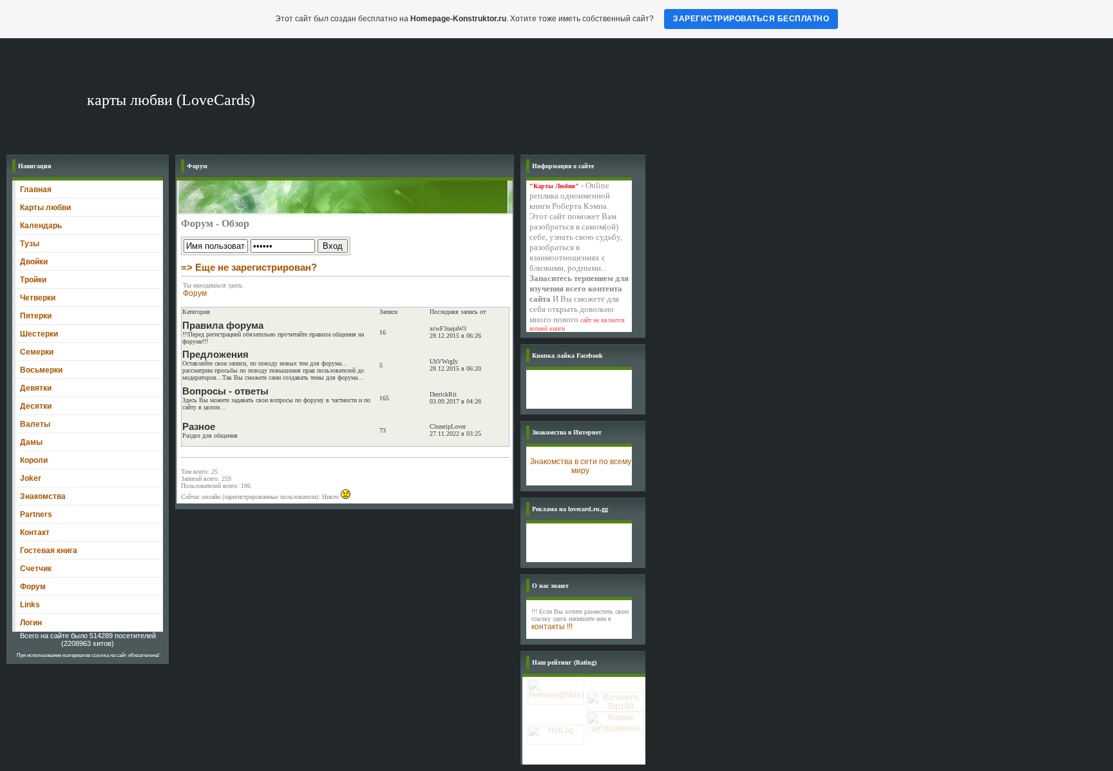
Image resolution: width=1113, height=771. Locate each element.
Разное (198, 426)
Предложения (215, 354)
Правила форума (222, 325)
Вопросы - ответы (225, 391)
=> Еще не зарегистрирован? (249, 267)
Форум (195, 293)
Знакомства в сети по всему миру (580, 466)
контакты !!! (552, 626)
